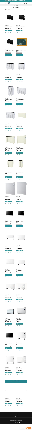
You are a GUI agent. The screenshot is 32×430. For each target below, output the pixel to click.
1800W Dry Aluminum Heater (20, 99)
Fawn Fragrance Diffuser (19, 399)
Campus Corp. (7, 25)
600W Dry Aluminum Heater (8, 99)
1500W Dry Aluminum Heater (8, 148)
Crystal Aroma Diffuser (8, 399)
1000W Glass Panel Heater (19, 221)
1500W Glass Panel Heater (8, 221)
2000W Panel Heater (7, 270)
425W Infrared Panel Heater (8, 197)
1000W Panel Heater (19, 343)
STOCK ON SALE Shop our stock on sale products (16, 381)
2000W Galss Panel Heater (8, 26)
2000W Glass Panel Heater (8, 343)
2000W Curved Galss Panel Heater (20, 26)
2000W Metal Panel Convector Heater (21, 50)
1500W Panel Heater (19, 270)
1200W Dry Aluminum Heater (20, 148)
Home (14, 5)
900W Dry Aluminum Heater (8, 172)
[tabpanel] (10, 396)
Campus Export (9, 3)
